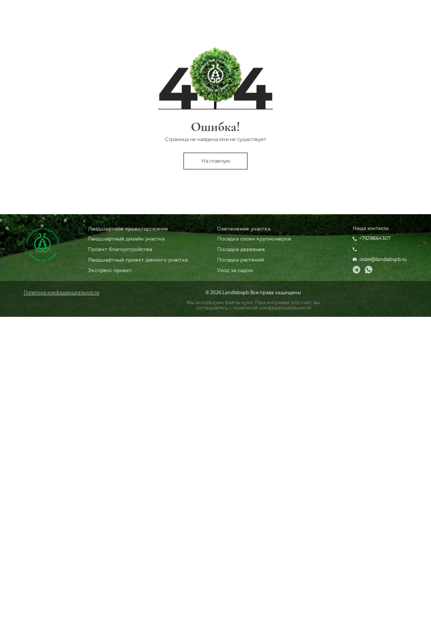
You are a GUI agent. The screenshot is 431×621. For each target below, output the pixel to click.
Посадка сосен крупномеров (254, 239)
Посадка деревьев (241, 249)
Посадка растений (240, 260)
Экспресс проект (110, 270)
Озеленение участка (243, 229)
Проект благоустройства (120, 249)
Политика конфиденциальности (61, 292)
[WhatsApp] (369, 270)
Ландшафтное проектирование (128, 229)
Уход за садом (235, 270)
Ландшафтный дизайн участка (126, 239)
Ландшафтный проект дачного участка (138, 260)
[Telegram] (357, 270)
